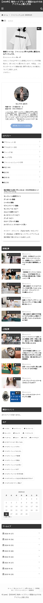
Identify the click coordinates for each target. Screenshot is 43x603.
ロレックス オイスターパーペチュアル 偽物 (31, 395)
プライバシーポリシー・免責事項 (24, 590)
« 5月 (5, 517)
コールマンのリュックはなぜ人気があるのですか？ (18, 478)
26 (6, 514)
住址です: (8, 109)
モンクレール (29, 428)
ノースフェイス (28, 433)
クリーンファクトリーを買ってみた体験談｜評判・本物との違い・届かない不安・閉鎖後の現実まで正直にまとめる (31, 340)
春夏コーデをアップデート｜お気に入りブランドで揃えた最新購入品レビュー (31, 302)
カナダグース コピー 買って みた (13, 442)
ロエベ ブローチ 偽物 (11, 221)
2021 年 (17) (8, 563)
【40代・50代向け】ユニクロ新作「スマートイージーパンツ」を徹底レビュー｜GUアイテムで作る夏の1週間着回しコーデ (31, 260)
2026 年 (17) (8, 534)
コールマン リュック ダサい (12, 446)
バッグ (8, 157)
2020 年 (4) (8, 569)
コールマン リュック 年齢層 (12, 455)
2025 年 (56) (8, 539)
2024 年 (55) (8, 545)
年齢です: (8, 107)
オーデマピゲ (35, 437)
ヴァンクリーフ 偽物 (11, 205)
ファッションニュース (13, 162)
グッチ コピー (9, 218)
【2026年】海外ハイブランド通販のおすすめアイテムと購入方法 (21, 3)
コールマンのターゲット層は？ (13, 483)
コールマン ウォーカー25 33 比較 (13, 474)
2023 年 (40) (8, 551)
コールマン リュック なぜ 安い (13, 464)
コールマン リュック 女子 (11, 469)
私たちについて (18, 588)
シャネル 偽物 (9, 202)
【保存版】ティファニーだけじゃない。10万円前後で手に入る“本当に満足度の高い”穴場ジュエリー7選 (31, 275)
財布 (6, 177)
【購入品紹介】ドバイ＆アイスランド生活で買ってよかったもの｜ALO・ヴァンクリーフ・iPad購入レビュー (31, 289)
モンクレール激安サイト (12, 196)
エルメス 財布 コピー (11, 212)
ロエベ (17, 437)
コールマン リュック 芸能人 (12, 460)
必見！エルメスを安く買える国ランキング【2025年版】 (31, 368)
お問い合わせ (28, 588)
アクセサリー (10, 147)
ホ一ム (10, 588)
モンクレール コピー (11, 209)
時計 (7, 167)
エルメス (17, 433)
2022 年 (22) (8, 557)
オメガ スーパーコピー (12, 215)
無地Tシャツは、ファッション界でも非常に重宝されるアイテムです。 (21, 53)
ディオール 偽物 (9, 199)
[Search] (41, 8)
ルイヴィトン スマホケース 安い (15, 224)
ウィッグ (8, 152)
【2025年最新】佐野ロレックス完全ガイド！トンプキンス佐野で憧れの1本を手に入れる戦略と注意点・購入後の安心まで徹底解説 (31, 355)
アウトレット (10, 142)
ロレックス (7, 433)
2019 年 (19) (8, 574)
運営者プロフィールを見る (21, 125)
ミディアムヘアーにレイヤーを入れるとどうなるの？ (31, 381)
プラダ (25, 437)
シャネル (6, 428)
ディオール (7, 437)
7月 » (9, 517)
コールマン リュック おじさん (12, 451)
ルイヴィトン (17, 428)
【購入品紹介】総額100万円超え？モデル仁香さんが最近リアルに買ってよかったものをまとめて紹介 (31, 317)
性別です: (18, 107)
